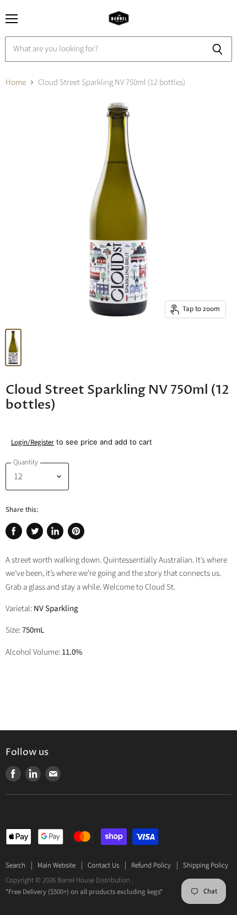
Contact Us (103, 865)
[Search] (217, 49)
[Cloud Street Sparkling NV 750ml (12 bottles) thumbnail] (13, 347)
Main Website (56, 865)
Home (16, 82)
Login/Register (32, 442)
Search (15, 865)
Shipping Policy (205, 865)
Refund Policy (151, 865)
